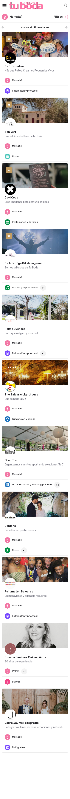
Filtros (58, 16)
